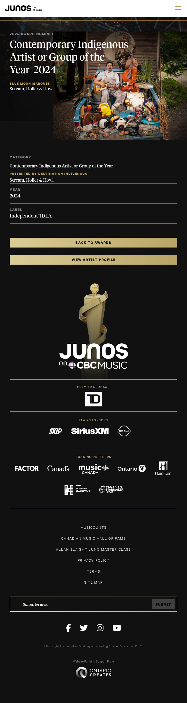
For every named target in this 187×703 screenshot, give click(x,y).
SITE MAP (93, 582)
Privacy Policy (94, 560)
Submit (163, 604)
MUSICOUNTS (94, 527)
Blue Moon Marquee (30, 84)
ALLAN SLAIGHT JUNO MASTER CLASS (93, 549)
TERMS (93, 571)
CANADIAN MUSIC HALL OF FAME (93, 538)
